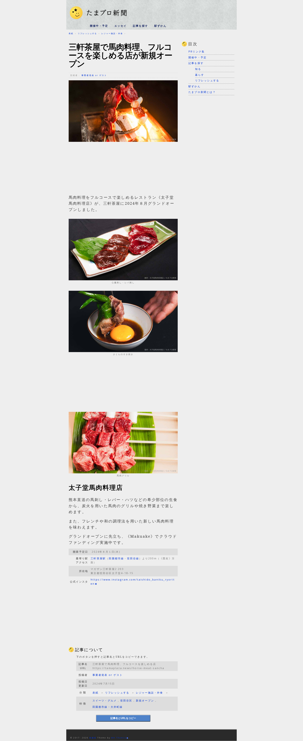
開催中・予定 (99, 26)
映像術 (93, 737)
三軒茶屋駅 (98, 558)
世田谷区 (126, 700)
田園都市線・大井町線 (107, 707)
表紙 (71, 33)
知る (198, 69)
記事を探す (140, 26)
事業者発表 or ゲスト (94, 75)
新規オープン (145, 700)
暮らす (199, 75)
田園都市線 (116, 558)
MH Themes (118, 737)
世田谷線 (133, 558)
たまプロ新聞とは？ (202, 92)
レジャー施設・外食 (112, 33)
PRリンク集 (196, 51)
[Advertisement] (123, 170)
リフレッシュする (87, 33)
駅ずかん (160, 26)
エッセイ (120, 26)
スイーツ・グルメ (104, 700)
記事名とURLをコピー (123, 718)
